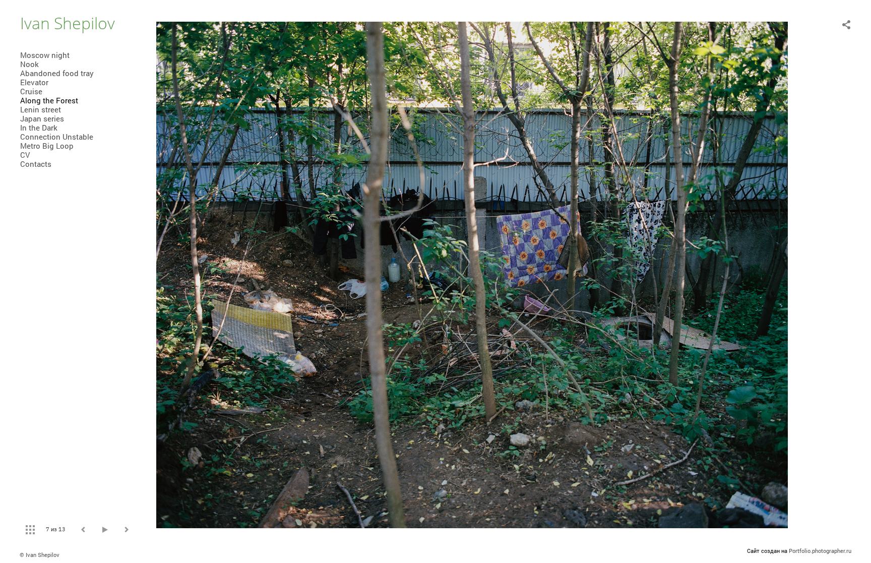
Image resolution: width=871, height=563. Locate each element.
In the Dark (38, 127)
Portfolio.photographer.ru (820, 550)
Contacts (35, 164)
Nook (29, 64)
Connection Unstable (56, 137)
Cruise (31, 91)
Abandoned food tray (57, 73)
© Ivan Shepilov (39, 554)
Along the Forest (49, 100)
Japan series (42, 118)
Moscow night (45, 55)
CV (25, 155)
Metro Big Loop (47, 146)
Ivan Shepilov (67, 23)
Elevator (34, 82)
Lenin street (40, 109)
